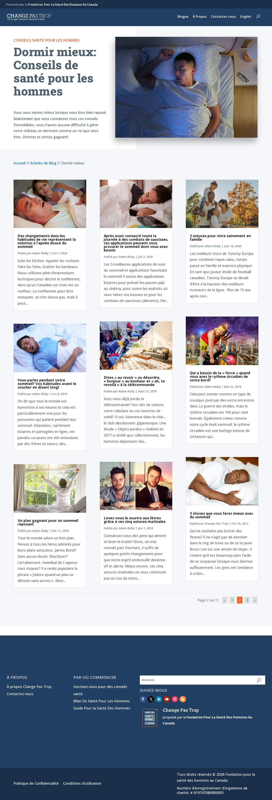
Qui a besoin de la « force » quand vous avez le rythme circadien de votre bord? (220, 376)
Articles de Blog (43, 163)
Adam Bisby (40, 253)
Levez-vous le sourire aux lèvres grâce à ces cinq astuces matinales (134, 519)
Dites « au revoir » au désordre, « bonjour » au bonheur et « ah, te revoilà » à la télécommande (134, 381)
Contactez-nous (223, 17)
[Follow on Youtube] (167, 699)
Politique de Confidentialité (36, 784)
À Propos (200, 17)
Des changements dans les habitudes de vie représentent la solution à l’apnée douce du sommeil (47, 241)
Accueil (19, 163)
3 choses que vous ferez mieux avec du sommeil (221, 515)
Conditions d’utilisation (82, 784)
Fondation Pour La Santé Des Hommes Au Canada (63, 4)
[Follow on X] (151, 699)
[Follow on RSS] (183, 699)
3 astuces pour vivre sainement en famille (220, 237)
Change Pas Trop (216, 523)
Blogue (183, 17)
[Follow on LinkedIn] (159, 699)
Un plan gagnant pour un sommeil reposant (48, 522)
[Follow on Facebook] (143, 699)
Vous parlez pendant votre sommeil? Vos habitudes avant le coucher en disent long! (47, 384)
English (245, 17)
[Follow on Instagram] (175, 699)
